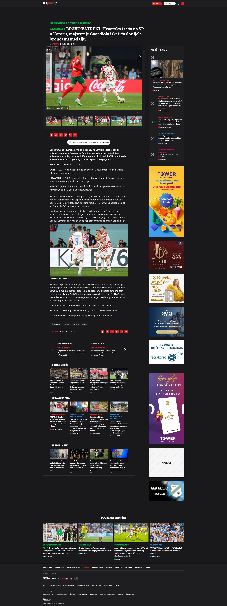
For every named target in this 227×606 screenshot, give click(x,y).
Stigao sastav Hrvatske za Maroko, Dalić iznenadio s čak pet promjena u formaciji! (71, 352)
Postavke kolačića (55, 585)
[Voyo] (55, 578)
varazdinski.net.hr (62, 594)
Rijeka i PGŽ (76, 434)
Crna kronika (96, 434)
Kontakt (117, 585)
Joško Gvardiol (56, 324)
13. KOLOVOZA (156, 544)
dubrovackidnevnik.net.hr (107, 594)
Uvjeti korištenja (96, 585)
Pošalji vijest (108, 585)
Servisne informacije (83, 585)
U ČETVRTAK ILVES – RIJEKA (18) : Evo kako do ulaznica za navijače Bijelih (166, 550)
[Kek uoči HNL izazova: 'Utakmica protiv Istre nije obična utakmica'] (119, 373)
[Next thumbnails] (140, 120)
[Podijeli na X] (56, 135)
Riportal (55, 44)
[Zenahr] (64, 578)
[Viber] (61, 135)
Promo (147, 567)
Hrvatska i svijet (56, 429)
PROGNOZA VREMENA (58, 414)
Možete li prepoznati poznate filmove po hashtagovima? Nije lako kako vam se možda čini (78, 465)
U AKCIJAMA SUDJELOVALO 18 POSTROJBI (116, 416)
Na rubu (128, 567)
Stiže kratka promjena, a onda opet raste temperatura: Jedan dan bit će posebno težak (99, 385)
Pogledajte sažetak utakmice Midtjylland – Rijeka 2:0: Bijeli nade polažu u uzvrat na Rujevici (59, 551)
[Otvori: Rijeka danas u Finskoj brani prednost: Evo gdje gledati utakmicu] (96, 532)
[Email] (70, 135)
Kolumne (138, 567)
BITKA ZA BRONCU (63, 348)
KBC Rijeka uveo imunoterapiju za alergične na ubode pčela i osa (169, 138)
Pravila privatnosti (68, 585)
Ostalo (156, 90)
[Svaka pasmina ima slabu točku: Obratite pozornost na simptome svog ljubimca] (99, 454)
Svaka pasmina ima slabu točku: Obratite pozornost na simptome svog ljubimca (98, 465)
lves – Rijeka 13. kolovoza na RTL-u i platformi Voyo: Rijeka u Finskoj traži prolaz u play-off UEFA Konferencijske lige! (131, 552)
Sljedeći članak (125, 349)
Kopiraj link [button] (75, 135)
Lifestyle (163, 159)
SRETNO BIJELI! (85, 544)
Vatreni (84, 324)
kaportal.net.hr (82, 594)
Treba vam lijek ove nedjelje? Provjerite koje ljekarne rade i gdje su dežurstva (58, 464)
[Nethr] (75, 578)
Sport (118, 559)
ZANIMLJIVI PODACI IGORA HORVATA (77, 415)
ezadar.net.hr (93, 594)
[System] (170, 3)
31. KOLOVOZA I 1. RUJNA (166, 133)
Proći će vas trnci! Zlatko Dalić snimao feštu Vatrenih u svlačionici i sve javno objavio (105, 352)
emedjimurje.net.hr (48, 594)
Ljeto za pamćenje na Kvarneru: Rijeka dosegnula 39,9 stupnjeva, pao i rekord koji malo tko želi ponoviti (78, 425)
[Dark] (174, 3)
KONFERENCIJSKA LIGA (52, 544)
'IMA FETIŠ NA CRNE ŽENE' (161, 80)
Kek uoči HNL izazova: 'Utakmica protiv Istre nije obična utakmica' (117, 383)
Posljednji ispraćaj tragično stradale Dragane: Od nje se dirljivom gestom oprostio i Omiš (77, 385)
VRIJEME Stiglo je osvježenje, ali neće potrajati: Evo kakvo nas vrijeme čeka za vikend (58, 421)
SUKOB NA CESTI (96, 414)
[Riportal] (50, 3)
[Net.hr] (46, 578)
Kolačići (45, 585)
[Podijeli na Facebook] (51, 135)
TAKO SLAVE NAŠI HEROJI (99, 348)
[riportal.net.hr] (47, 599)
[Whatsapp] (65, 135)
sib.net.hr (72, 594)
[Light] (166, 3)
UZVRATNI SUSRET (121, 544)
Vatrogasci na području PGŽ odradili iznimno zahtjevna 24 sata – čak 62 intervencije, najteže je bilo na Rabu (119, 427)
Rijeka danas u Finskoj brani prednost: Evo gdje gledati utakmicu (95, 549)
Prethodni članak (53, 349)
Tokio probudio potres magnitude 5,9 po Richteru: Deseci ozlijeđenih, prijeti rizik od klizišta (119, 465)
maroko (66, 324)
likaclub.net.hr (130, 594)
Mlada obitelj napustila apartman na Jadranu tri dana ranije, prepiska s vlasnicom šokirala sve (167, 84)
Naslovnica (47, 567)
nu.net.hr (120, 594)
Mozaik (109, 567)
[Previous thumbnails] (47, 120)
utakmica (76, 324)
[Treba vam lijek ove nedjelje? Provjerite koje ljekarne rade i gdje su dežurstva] (59, 454)
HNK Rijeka (48, 557)
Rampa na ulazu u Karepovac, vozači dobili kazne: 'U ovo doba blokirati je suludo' (57, 385)
